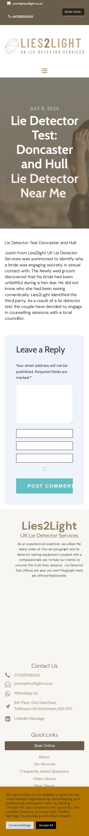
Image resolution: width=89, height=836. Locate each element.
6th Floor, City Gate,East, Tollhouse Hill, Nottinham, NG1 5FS (43, 705)
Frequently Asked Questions (44, 771)
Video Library (44, 778)
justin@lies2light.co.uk (33, 683)
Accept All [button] (46, 825)
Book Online (44, 745)
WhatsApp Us (26, 693)
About (44, 756)
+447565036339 (22, 16)
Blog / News (44, 785)
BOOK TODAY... (73, 11)
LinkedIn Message (29, 718)
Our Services (45, 764)
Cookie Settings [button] (20, 825)
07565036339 (27, 675)
